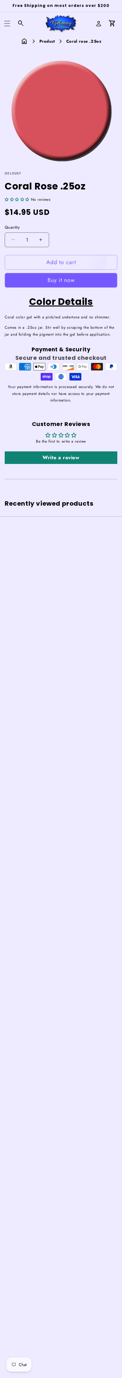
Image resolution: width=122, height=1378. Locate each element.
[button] (7, 23)
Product (47, 41)
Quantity (12, 227)
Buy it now (61, 280)
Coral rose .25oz (84, 41)
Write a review (61, 457)
